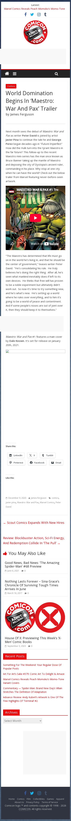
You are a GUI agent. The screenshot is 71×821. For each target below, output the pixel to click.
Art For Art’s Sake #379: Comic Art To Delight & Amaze (33, 673)
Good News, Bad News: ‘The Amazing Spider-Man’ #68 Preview (32, 565)
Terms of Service (50, 802)
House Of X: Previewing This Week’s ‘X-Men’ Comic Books (33, 640)
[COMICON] (35, 21)
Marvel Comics (47, 502)
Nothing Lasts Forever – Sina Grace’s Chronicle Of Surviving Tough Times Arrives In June (32, 585)
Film (29, 798)
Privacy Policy (32, 802)
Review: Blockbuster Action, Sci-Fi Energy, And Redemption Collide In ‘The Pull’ (34, 540)
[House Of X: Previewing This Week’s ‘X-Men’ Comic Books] (35, 602)
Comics (11, 86)
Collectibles (38, 798)
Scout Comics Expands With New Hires (33, 522)
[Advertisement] (44, 752)
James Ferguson (38, 497)
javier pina (11, 502)
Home (12, 798)
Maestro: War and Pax (28, 502)
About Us (19, 802)
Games (50, 798)
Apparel (60, 798)
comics (55, 497)
